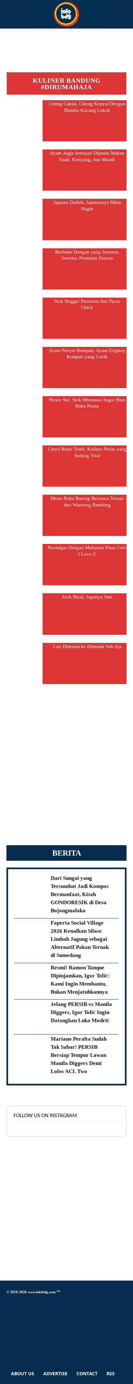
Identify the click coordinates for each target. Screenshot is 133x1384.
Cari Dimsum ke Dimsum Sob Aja (87, 646)
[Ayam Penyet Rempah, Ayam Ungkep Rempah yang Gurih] (24, 367)
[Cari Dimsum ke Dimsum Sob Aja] (24, 663)
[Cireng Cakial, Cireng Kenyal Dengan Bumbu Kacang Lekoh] (24, 120)
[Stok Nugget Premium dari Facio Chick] (24, 318)
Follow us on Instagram (45, 1115)
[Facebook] (8, 1301)
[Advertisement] (66, 768)
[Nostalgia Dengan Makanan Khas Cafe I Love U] (24, 564)
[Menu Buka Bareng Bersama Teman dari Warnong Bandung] (24, 515)
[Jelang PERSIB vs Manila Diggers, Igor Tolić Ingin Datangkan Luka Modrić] (30, 1017)
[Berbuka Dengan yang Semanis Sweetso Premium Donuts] (24, 269)
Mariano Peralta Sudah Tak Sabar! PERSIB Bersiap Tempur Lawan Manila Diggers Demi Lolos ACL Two (79, 1055)
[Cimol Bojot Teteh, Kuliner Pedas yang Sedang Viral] (24, 466)
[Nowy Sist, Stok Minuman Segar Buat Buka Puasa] (24, 416)
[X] (8, 1331)
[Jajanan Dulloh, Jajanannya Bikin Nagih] (24, 219)
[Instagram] (8, 1313)
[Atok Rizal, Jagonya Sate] (24, 613)
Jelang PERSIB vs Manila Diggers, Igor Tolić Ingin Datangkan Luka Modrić (81, 1012)
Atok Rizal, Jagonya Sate (87, 596)
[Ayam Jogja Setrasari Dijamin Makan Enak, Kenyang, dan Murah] (24, 170)
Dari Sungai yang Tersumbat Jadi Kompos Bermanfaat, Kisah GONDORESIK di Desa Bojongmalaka (80, 894)
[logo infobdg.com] (66, 14)
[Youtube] (8, 1349)
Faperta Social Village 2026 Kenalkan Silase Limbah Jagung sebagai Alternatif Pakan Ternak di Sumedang (80, 939)
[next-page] (66, 687)
